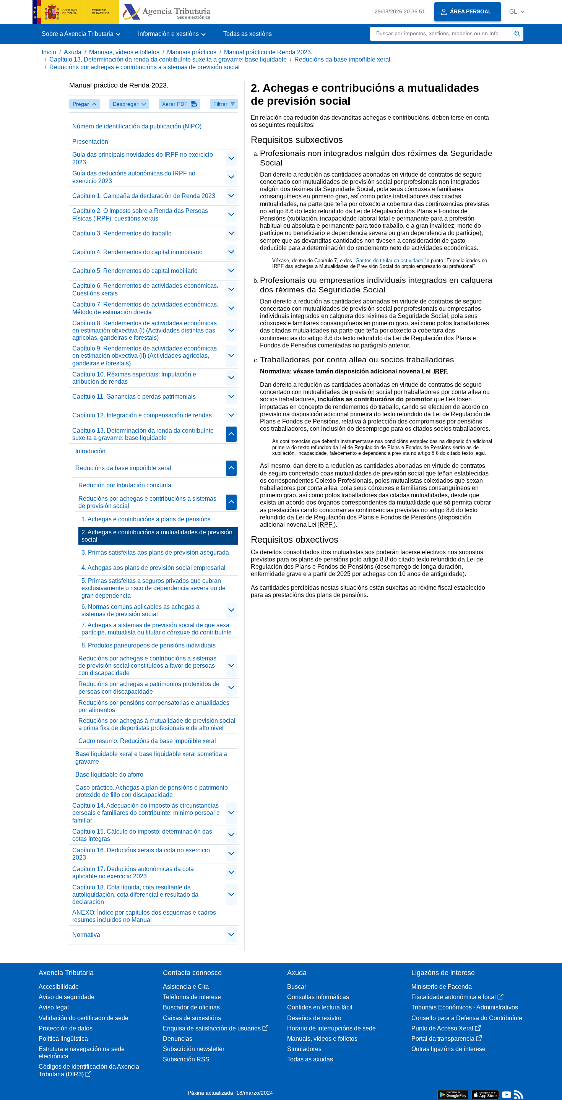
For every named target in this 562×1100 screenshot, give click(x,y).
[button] (517, 11)
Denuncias (177, 1038)
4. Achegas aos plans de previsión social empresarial (153, 568)
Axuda (72, 52)
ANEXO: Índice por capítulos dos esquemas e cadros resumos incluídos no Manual (144, 916)
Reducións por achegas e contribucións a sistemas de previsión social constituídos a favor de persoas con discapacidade (147, 665)
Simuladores (304, 1049)
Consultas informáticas (318, 997)
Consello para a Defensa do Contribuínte (466, 1018)
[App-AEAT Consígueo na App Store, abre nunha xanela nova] (485, 1094)
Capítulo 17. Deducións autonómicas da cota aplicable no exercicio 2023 (133, 872)
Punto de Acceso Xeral (442, 1028)
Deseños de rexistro (314, 1018)
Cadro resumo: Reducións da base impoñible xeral (147, 741)
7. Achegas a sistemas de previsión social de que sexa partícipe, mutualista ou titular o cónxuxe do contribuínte (156, 629)
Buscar (296, 986)
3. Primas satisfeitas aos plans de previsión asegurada (155, 552)
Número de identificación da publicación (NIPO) (136, 126)
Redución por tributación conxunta (124, 485)
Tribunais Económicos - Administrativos (464, 1007)
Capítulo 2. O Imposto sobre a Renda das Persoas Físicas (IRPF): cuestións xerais (140, 214)
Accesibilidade (59, 986)
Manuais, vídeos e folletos (124, 52)
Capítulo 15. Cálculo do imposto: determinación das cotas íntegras (142, 835)
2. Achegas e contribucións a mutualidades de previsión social (156, 536)
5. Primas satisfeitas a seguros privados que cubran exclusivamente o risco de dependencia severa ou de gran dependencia (153, 588)
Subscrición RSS (186, 1059)
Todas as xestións (247, 34)
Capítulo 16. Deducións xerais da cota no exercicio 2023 (141, 854)
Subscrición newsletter (193, 1049)
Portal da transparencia (442, 1038)
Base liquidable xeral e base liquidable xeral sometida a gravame (151, 757)
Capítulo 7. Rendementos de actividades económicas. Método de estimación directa (145, 308)
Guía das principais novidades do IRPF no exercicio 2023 (142, 158)
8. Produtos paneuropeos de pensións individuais (148, 645)
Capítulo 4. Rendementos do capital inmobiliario (137, 252)
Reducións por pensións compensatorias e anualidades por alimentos (153, 706)
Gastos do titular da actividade (390, 260)
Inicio (49, 52)
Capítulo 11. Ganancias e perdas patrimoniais (134, 396)
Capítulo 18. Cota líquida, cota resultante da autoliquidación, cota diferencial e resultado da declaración (135, 894)
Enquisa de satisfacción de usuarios (212, 1028)
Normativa (86, 934)
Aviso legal (54, 1007)
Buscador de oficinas (191, 1007)
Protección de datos (66, 1028)
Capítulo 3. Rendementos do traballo (122, 233)
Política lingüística (63, 1038)
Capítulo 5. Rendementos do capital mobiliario (135, 271)
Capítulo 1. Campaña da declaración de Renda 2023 (143, 196)
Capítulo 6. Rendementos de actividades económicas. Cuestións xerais (145, 289)
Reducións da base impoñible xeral (342, 59)
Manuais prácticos (191, 52)
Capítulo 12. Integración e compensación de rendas (142, 415)
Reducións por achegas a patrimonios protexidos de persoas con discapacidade (148, 687)
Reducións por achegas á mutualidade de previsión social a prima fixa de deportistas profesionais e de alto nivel (157, 724)
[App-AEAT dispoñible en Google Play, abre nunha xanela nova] (452, 1094)
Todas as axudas (310, 1059)
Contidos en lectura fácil (319, 1007)
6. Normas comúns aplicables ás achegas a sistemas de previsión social (140, 610)
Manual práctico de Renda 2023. (268, 52)
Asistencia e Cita (186, 986)
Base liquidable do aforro (109, 774)
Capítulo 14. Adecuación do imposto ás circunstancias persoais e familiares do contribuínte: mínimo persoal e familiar (146, 812)
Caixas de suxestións (192, 1018)
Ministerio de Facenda (441, 986)
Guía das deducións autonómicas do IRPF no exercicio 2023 (133, 177)
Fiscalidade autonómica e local (453, 997)
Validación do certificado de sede (83, 1018)
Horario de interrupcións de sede (331, 1028)
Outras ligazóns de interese (448, 1049)
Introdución (90, 451)
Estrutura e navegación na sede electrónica (82, 1052)
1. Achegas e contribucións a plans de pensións (146, 519)
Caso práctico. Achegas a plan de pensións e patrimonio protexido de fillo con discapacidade (151, 791)
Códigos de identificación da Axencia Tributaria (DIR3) (89, 1070)
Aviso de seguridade (66, 997)
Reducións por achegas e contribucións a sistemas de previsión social (144, 67)
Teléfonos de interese (192, 997)
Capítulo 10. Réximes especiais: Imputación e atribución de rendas (134, 378)
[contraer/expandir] (231, 158)
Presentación (90, 141)
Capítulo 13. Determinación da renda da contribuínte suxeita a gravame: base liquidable (168, 59)
